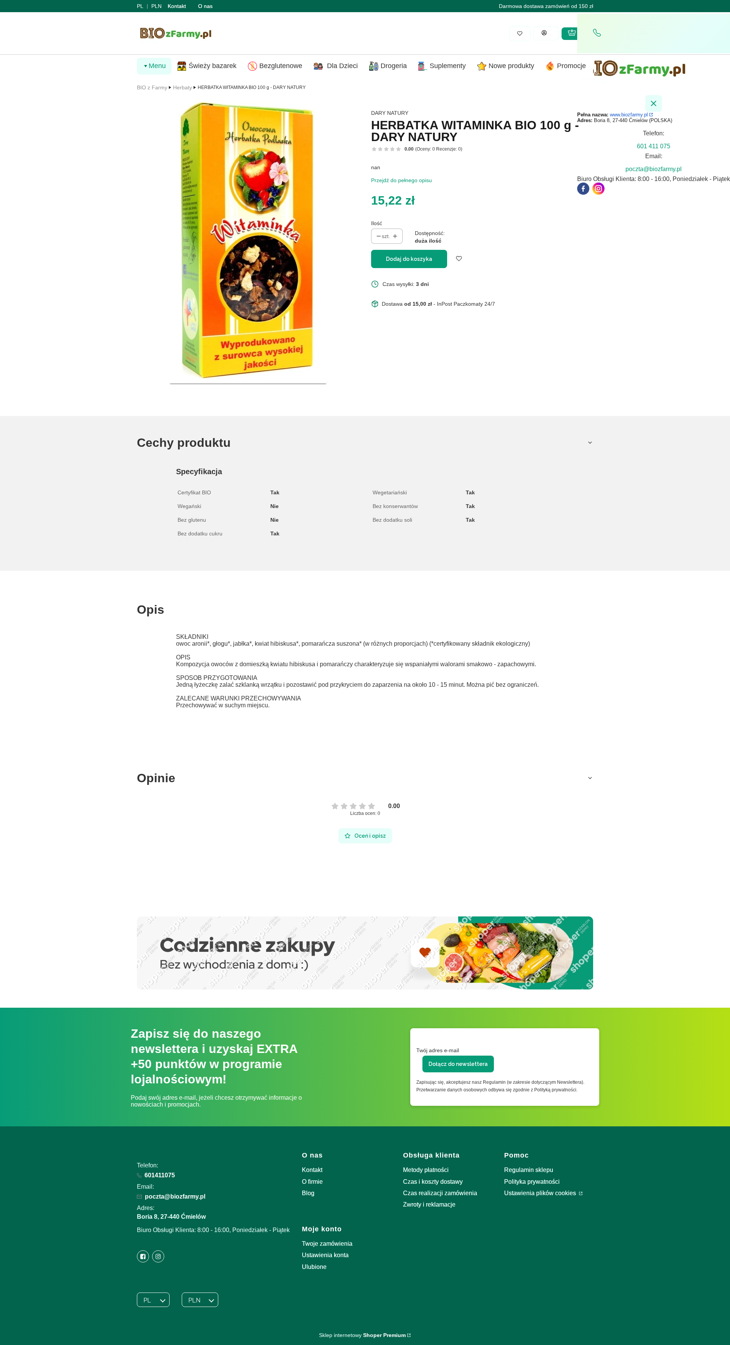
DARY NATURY (389, 113)
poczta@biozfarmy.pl (175, 1196)
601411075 (159, 1175)
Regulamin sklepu (528, 1170)
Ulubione (314, 1267)
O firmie (312, 1181)
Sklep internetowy (362, 1335)
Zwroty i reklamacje (429, 1204)
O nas (205, 6)
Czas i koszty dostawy (433, 1181)
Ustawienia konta (325, 1255)
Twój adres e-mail (437, 1050)
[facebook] (583, 189)
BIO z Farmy (152, 87)
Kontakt (177, 6)
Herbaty (182, 87)
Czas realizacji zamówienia (440, 1193)
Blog (308, 1193)
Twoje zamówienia (327, 1243)
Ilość (376, 223)
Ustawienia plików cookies (541, 1193)
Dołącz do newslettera (458, 1064)
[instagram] (598, 189)
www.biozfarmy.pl (629, 115)
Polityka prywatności (532, 1181)
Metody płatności (426, 1170)
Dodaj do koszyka (409, 259)
